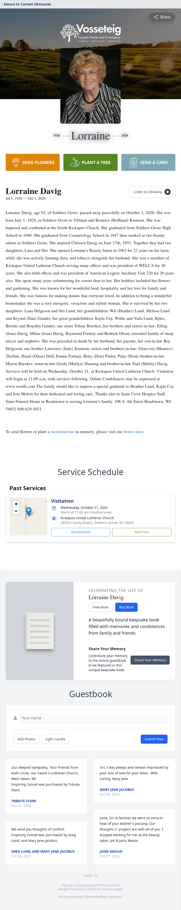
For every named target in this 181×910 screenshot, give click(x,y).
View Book (100, 607)
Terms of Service (103, 889)
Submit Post (154, 739)
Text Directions (80, 532)
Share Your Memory (150, 660)
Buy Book (126, 607)
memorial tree (62, 431)
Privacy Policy (77, 889)
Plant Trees (142, 532)
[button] (29, 512)
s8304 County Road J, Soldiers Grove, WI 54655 (97, 522)
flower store (133, 431)
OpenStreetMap (95, 897)
